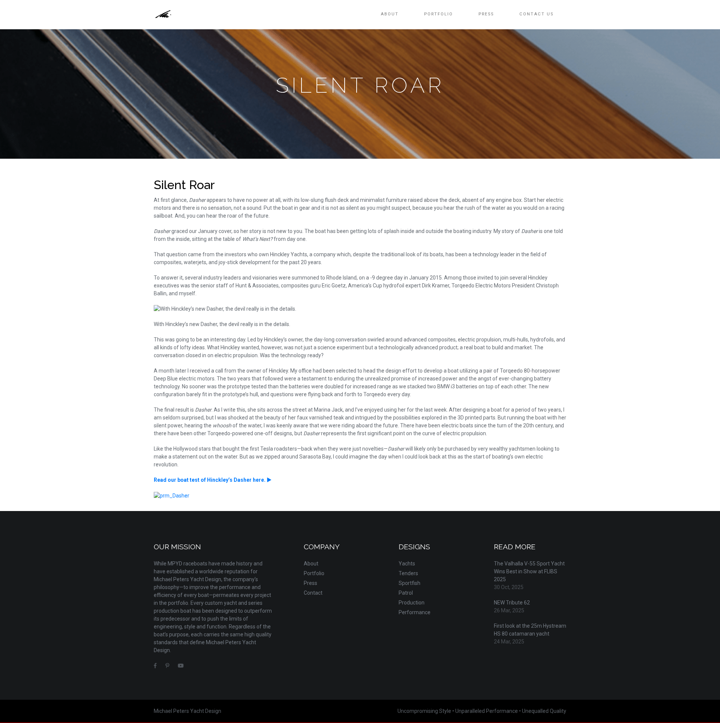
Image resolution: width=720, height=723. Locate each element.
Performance (414, 612)
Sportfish (409, 583)
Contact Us (536, 14)
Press (486, 14)
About (390, 14)
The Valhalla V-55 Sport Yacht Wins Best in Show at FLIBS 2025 (529, 571)
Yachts (407, 564)
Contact (313, 593)
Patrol (406, 593)
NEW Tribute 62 (512, 603)
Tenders (408, 573)
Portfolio (438, 14)
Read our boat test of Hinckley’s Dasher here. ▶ (213, 480)
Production (411, 603)
